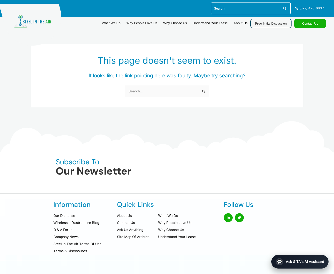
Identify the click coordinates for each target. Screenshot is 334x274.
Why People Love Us (141, 23)
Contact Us (126, 223)
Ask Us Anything (130, 230)
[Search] (284, 8)
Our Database (64, 215)
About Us (240, 23)
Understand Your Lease (210, 23)
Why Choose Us (175, 23)
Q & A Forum (63, 230)
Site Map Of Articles (133, 237)
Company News (66, 237)
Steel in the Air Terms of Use (77, 244)
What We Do (111, 23)
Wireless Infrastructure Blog (76, 223)
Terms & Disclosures (70, 251)
